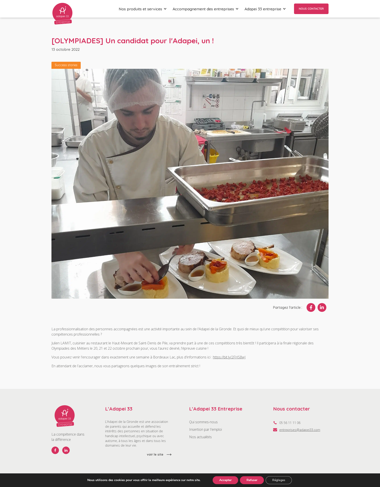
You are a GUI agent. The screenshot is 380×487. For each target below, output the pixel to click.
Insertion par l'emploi (205, 429)
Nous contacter (311, 8)
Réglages (278, 480)
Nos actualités (200, 436)
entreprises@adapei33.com (299, 430)
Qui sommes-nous (203, 422)
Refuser (252, 480)
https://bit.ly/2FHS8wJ (229, 357)
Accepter (225, 480)
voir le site (155, 454)
